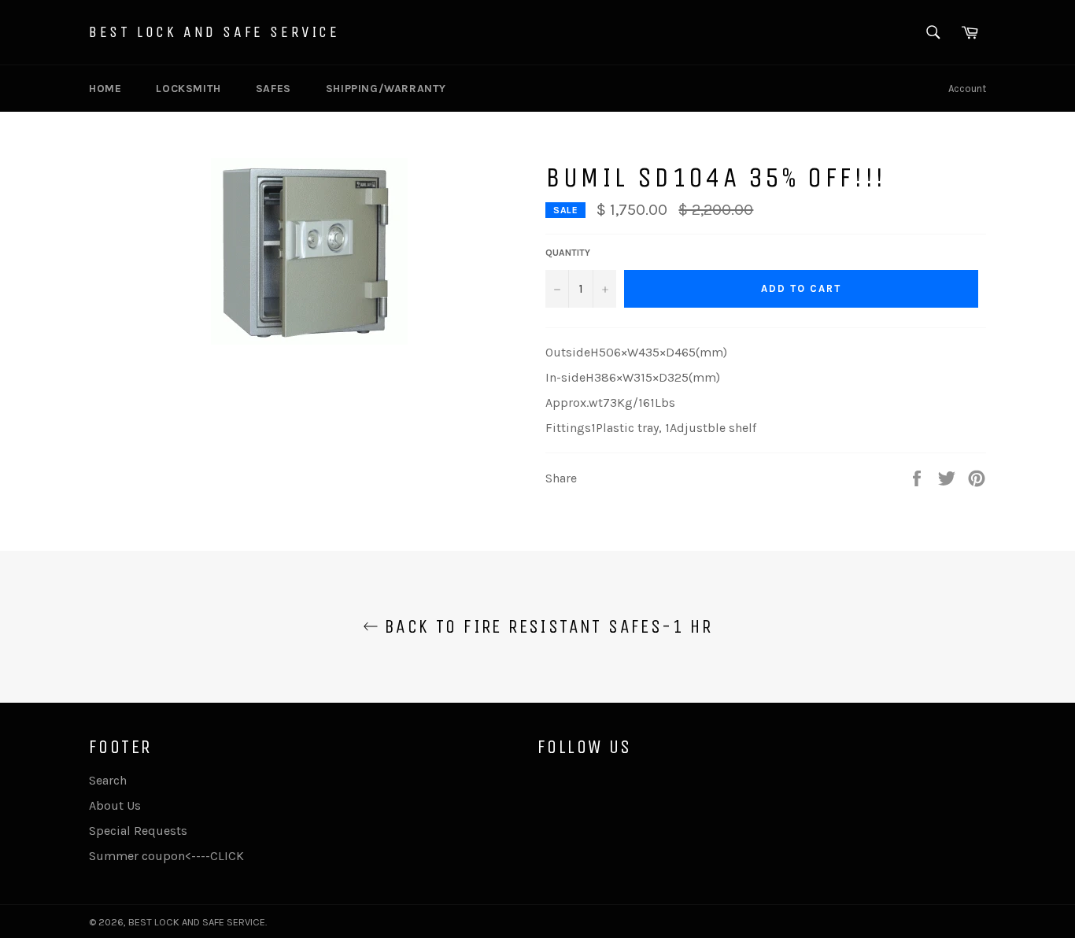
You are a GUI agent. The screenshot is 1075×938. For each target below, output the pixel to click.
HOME (105, 88)
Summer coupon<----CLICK (166, 855)
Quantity (567, 252)
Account (967, 88)
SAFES (273, 88)
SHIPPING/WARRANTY (386, 88)
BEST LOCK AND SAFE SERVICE (214, 32)
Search (108, 780)
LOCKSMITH (188, 88)
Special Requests (138, 830)
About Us (115, 805)
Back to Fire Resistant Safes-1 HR (546, 626)
